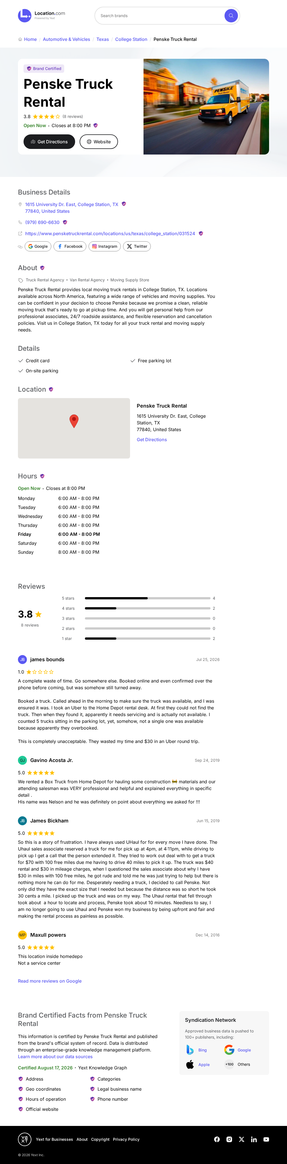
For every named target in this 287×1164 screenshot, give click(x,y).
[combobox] (167, 16)
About (82, 1139)
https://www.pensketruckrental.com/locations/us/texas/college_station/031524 (110, 233)
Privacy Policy (126, 1139)
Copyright (100, 1139)
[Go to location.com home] (41, 15)
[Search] (231, 15)
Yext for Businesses (54, 1139)
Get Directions (152, 439)
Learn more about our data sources (55, 1056)
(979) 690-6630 (42, 222)
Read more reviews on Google (50, 981)
